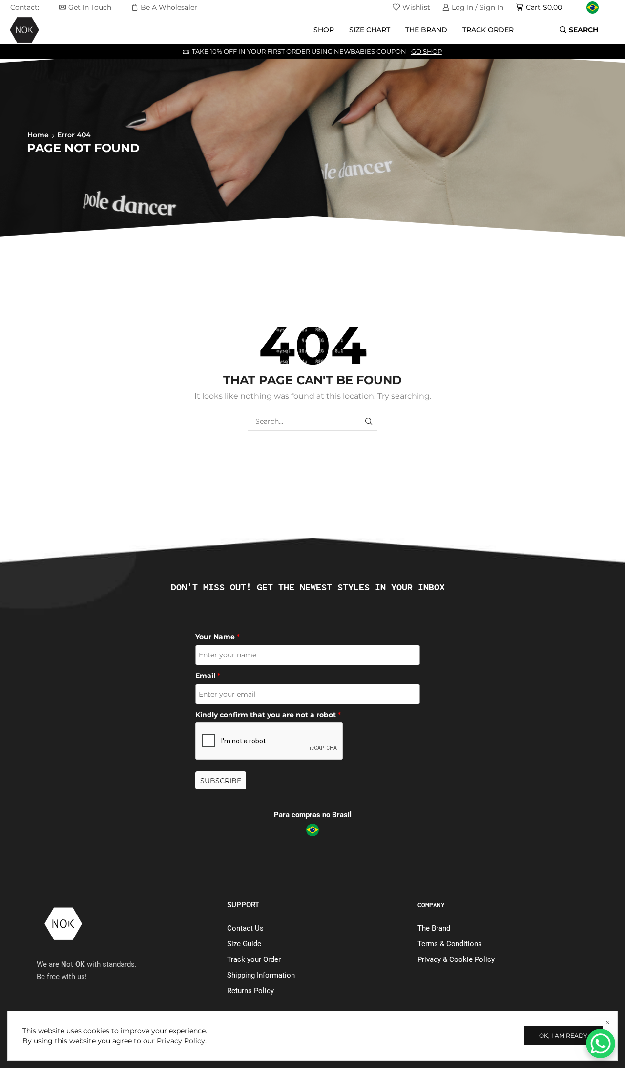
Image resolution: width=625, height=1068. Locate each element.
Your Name (217, 636)
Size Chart (369, 29)
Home (38, 135)
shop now (363, 51)
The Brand (426, 29)
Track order (488, 29)
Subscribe (220, 780)
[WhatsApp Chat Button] (600, 1043)
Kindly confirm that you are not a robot (268, 714)
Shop (323, 29)
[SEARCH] (368, 422)
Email (207, 675)
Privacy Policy (181, 1040)
